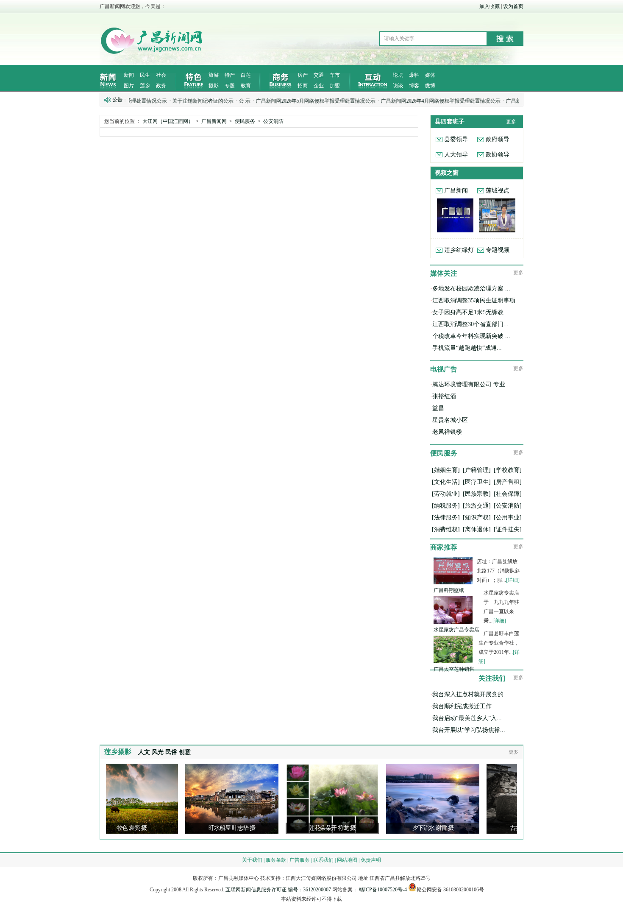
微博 (430, 86)
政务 (161, 86)
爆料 (414, 75)
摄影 (214, 86)
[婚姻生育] (446, 470)
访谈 (398, 86)
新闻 (129, 75)
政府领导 (497, 139)
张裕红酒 (444, 396)
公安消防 (273, 121)
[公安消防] (508, 505)
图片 (129, 86)
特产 (230, 75)
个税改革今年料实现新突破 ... (471, 336)
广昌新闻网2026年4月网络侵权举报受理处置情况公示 (417, 101)
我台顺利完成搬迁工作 (462, 706)
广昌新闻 (456, 190)
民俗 (171, 752)
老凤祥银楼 (447, 432)
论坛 (398, 75)
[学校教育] (508, 470)
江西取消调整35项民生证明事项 (473, 300)
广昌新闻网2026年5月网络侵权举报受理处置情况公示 (292, 101)
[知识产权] (477, 517)
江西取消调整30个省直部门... (470, 324)
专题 (230, 86)
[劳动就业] (446, 494)
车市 (335, 75)
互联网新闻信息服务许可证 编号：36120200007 (278, 890)
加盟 (335, 86)
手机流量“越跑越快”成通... (467, 348)
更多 (511, 122)
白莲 (246, 75)
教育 (246, 86)
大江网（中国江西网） (167, 121)
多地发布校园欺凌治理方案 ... (471, 288)
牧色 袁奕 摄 (107, 828)
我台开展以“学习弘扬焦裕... (468, 730)
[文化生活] (446, 482)
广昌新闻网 (214, 121)
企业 (319, 86)
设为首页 (513, 6)
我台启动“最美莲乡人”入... (467, 718)
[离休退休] (477, 529)
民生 (145, 75)
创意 (185, 752)
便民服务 (245, 121)
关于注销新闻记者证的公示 (179, 101)
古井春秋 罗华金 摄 (508, 828)
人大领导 (456, 154)
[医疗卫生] (477, 482)
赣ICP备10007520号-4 (383, 890)
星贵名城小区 (450, 420)
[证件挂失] (508, 529)
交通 (319, 75)
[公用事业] (508, 517)
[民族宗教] (477, 494)
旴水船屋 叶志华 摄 (207, 828)
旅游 (214, 75)
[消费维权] (446, 529)
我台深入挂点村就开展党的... (470, 694)
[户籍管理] (477, 470)
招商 (303, 86)
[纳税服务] (446, 505)
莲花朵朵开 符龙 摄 (307, 828)
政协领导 (497, 154)
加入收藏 (489, 6)
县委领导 (456, 139)
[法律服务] (446, 517)
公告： (120, 100)
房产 (303, 75)
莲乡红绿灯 (459, 250)
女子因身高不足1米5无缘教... (470, 312)
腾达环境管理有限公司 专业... (471, 384)
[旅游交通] (477, 505)
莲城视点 (497, 190)
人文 (144, 752)
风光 (158, 752)
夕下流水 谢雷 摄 (407, 828)
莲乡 (145, 86)
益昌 (438, 408)
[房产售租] (508, 482)
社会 (161, 75)
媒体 (430, 75)
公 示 (221, 101)
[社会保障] (508, 494)
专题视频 (497, 250)
